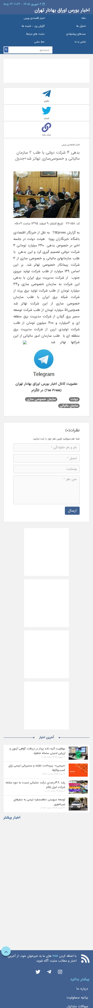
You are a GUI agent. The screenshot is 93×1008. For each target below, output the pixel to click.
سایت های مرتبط (35, 34)
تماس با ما (80, 42)
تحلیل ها (81, 26)
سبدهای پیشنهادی (76, 34)
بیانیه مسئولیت (77, 997)
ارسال (72, 510)
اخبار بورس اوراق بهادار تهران (62, 10)
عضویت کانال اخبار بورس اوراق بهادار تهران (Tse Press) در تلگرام (47, 387)
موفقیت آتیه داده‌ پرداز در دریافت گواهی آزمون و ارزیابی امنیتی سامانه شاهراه (37, 751)
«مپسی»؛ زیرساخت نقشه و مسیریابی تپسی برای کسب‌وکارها (36, 768)
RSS (55, 956)
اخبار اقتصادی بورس (34, 18)
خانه (83, 18)
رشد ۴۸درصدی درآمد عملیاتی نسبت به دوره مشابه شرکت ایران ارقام (35, 785)
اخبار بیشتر (12, 817)
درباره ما (82, 989)
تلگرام (46, 101)
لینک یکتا (46, 135)
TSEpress (59, 232)
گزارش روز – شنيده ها (33, 26)
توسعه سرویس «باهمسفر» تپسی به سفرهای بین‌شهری (39, 802)
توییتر (46, 118)
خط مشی (39, 42)
